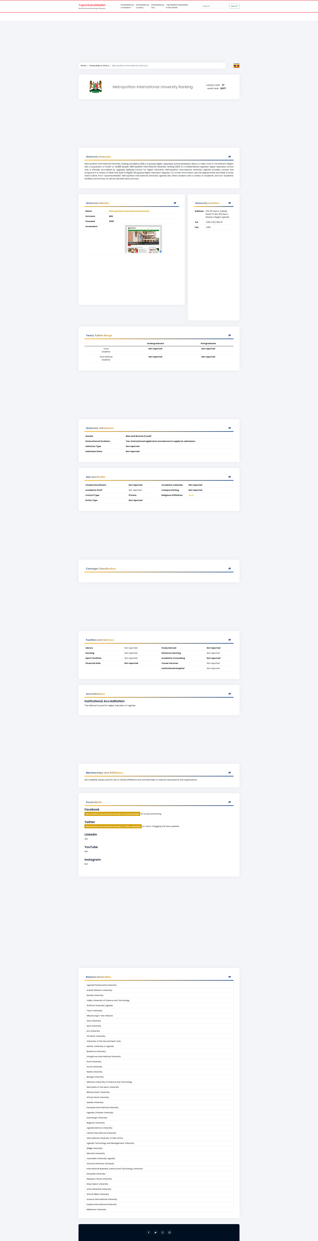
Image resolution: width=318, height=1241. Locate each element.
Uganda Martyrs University (99, 1127)
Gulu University (94, 1020)
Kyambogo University (97, 1117)
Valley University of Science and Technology (108, 1000)
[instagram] (162, 1232)
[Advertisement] (159, 39)
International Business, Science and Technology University (115, 1168)
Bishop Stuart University (98, 1092)
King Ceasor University (97, 1184)
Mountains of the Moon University (103, 1087)
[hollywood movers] (169, 1232)
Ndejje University (94, 1148)
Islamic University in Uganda (100, 1046)
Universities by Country (142, 6)
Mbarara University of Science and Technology (109, 1082)
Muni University (94, 1025)
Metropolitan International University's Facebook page (112, 813)
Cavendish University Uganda (101, 1158)
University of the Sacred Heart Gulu (104, 1041)
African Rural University (98, 1097)
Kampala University (96, 1173)
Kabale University (95, 1102)
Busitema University (96, 1051)
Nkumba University (96, 1153)
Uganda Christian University (100, 1112)
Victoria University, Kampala (100, 1163)
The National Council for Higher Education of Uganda (109, 705)
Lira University (93, 1031)
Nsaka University (95, 1071)
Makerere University (96, 1209)
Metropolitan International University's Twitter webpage (113, 826)
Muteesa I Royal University (99, 1178)
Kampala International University (103, 1107)
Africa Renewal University (99, 1189)
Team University (94, 1010)
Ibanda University (95, 995)
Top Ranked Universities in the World (177, 6)
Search (234, 6)
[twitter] (155, 1232)
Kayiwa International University (102, 1204)
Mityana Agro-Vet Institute (100, 1015)
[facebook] (148, 1232)
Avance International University (102, 1199)
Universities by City (157, 6)
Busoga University (95, 1076)
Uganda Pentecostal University (102, 985)
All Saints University (96, 1036)
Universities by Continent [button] (127, 6)
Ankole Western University (99, 990)
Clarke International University (101, 1133)
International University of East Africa (105, 1138)
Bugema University (96, 1122)
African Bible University (98, 1194)
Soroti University (94, 1066)
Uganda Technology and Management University (110, 1143)
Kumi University (94, 1061)
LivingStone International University (104, 1056)
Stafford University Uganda (100, 1005)
